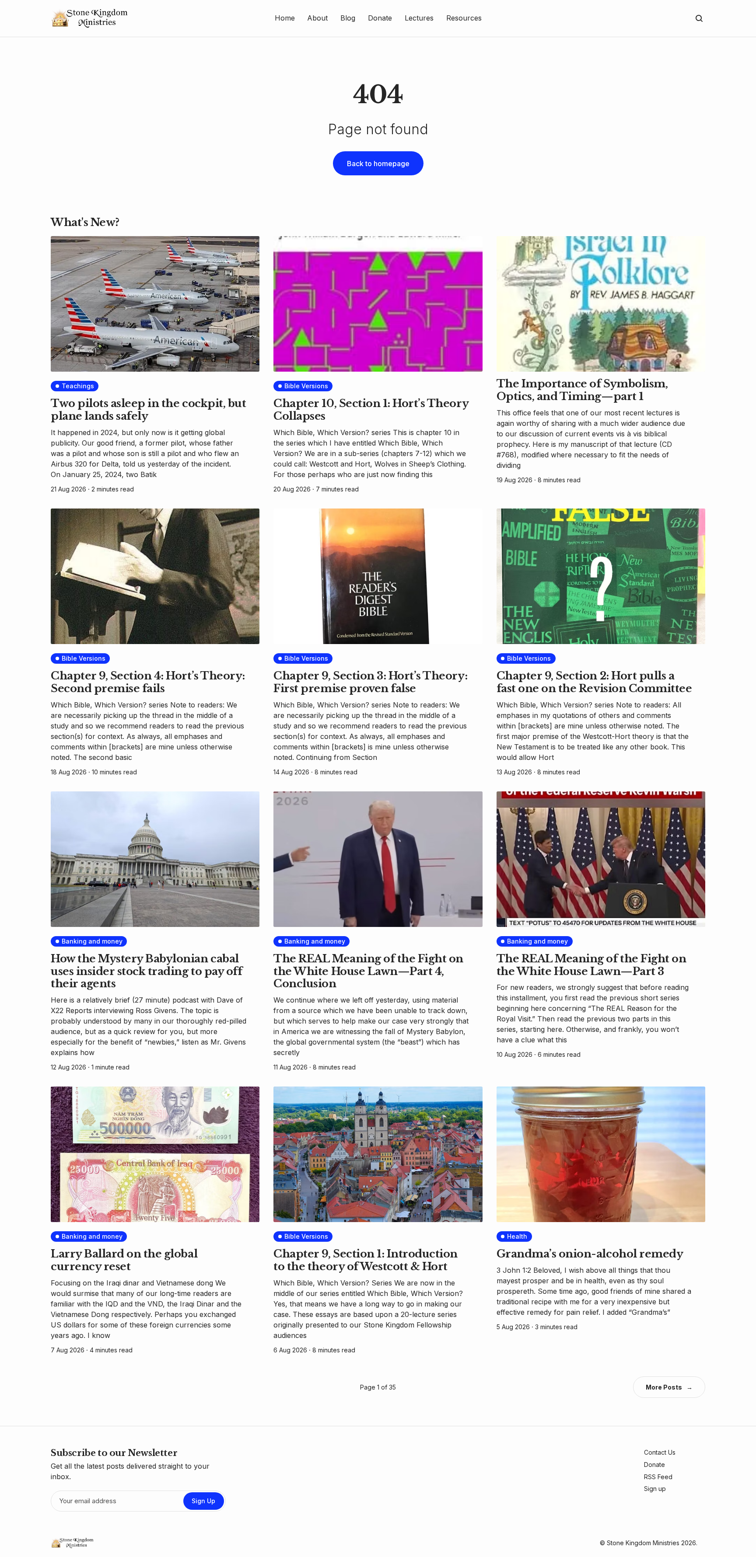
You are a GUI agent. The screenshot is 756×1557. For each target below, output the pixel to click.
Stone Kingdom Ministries (643, 1543)
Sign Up (203, 1501)
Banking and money (92, 941)
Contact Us (660, 1452)
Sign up (655, 1488)
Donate (654, 1464)
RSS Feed (658, 1476)
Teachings (78, 386)
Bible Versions (306, 386)
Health (517, 1236)
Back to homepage (378, 163)
